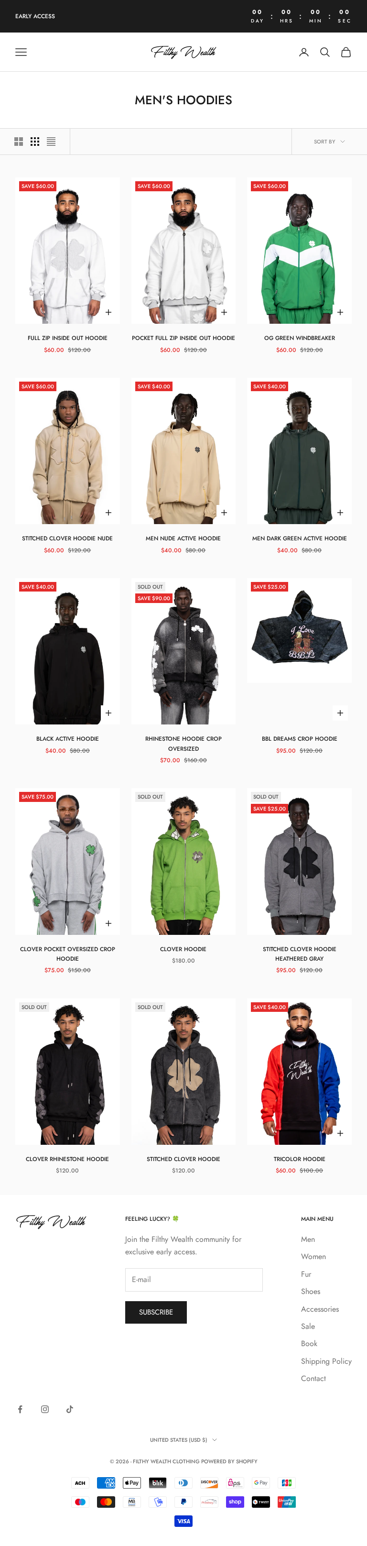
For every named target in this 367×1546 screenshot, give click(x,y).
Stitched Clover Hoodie (183, 1159)
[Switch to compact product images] (51, 141)
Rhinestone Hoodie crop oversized (183, 744)
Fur (306, 1274)
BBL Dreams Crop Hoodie (299, 739)
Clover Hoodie (183, 949)
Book (309, 1343)
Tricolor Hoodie (299, 1159)
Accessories (320, 1309)
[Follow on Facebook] (20, 1409)
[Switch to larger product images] (18, 141)
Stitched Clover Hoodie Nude (67, 538)
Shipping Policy (326, 1361)
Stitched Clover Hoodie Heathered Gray (299, 954)
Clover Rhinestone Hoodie (67, 1159)
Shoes (310, 1291)
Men (308, 1239)
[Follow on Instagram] (45, 1409)
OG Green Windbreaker (299, 338)
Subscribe (156, 1312)
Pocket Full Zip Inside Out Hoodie (183, 338)
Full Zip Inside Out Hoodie (68, 338)
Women (313, 1256)
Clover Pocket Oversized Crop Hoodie (67, 954)
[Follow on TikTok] (70, 1409)
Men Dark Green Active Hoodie (299, 538)
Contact (313, 1378)
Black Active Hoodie (67, 739)
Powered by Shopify (229, 1461)
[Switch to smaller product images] (35, 141)
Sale (308, 1326)
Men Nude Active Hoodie (183, 538)
